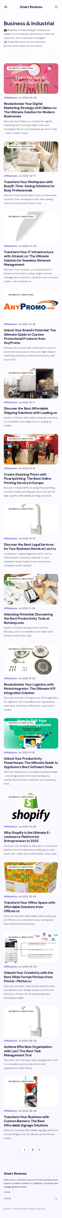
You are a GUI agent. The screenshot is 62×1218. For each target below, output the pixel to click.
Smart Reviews (31, 7)
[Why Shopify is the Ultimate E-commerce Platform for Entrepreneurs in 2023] (31, 807)
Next (39, 1150)
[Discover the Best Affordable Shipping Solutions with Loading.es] (31, 383)
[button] (6, 7)
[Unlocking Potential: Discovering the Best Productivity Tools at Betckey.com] (31, 589)
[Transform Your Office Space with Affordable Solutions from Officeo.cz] (31, 877)
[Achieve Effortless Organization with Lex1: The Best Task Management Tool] (31, 1021)
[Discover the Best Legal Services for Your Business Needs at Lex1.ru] (31, 519)
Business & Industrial (21, 68)
